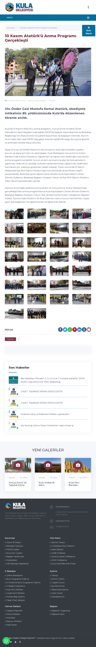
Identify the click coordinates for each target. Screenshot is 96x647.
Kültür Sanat (57, 593)
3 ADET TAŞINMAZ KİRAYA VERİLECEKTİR (41, 391)
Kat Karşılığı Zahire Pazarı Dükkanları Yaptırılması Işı (47, 425)
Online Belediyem (14, 575)
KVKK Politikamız (59, 560)
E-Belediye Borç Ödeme (62, 546)
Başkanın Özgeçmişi (60, 610)
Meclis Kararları (13, 614)
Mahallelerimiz (57, 596)
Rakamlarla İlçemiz (59, 589)
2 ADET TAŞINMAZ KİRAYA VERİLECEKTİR (41, 403)
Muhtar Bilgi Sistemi (15, 596)
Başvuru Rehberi (14, 621)
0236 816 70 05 (62, 521)
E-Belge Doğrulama (15, 586)
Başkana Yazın (57, 614)
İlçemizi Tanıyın (58, 542)
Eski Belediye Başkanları (17, 563)
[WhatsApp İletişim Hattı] (6, 641)
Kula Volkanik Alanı (46, 484)
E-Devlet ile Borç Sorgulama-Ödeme (23, 582)
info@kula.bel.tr (62, 526)
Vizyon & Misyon (13, 542)
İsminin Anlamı (57, 579)
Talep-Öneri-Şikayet (15, 600)
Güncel (12, 477)
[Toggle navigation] (88, 7)
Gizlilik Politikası (58, 553)
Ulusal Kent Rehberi (15, 593)
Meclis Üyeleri (12, 549)
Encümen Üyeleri (14, 553)
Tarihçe (54, 575)
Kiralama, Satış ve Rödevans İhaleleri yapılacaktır (45, 414)
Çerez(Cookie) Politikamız (63, 556)
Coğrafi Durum (58, 582)
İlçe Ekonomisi (57, 586)
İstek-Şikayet (57, 549)
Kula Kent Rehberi (14, 589)
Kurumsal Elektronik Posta (63, 563)
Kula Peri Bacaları (74, 484)
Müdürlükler (11, 560)
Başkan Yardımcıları (15, 556)
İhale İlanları (11, 625)
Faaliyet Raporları (14, 610)
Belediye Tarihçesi (14, 546)
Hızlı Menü (89, 32)
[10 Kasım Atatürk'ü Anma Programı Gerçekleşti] (14, 214)
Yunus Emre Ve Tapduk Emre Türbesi (18, 485)
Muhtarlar (10, 618)
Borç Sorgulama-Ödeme (17, 579)
